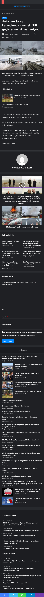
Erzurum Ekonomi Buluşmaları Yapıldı (15, 104)
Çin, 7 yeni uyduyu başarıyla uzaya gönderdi (17, 476)
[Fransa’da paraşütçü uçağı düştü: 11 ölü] (7, 501)
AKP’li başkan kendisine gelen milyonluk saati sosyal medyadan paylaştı (32, 243)
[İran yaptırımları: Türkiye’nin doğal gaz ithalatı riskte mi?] (7, 367)
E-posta (5, 317)
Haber (13, 13)
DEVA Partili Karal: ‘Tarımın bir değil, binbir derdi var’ (20, 440)
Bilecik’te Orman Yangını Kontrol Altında (16, 411)
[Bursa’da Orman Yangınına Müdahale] (7, 98)
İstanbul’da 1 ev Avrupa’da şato (12, 400)
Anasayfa (6, 13)
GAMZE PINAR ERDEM (11, 34)
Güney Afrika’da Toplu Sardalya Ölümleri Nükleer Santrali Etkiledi (11, 264)
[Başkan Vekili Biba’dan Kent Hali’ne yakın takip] (7, 376)
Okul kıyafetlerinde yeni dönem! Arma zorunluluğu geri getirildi (11, 253)
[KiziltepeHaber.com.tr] (22, 6)
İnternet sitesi (6, 324)
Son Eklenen (22, 350)
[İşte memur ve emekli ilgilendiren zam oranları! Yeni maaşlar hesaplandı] (7, 385)
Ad (3, 309)
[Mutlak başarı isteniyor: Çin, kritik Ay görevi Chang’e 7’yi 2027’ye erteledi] (7, 492)
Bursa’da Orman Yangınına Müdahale (27, 95)
